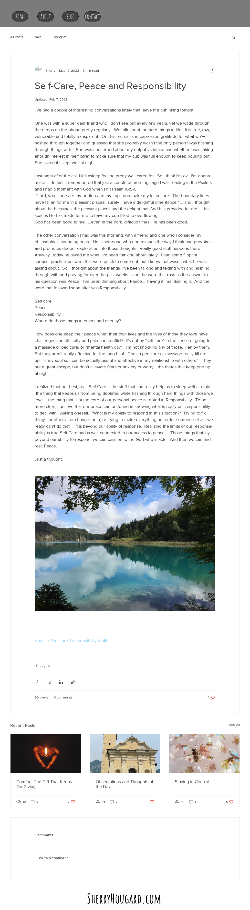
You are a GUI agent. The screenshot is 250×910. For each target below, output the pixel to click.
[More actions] (212, 70)
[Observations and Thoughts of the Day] (125, 753)
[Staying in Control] (204, 753)
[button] (233, 37)
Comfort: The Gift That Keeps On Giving (44, 784)
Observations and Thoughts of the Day (124, 784)
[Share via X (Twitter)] (49, 682)
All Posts (16, 37)
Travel (37, 37)
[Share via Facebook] (37, 682)
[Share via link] (73, 682)
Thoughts (59, 37)
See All (234, 725)
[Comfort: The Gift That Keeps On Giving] (45, 753)
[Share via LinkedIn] (61, 682)
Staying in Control (192, 781)
